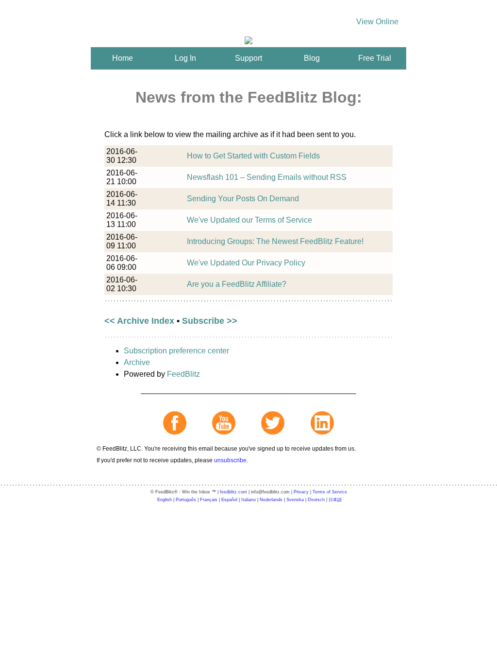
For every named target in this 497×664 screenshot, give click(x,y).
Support (248, 58)
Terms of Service (330, 491)
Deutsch (316, 499)
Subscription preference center (176, 351)
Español (229, 499)
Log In (185, 58)
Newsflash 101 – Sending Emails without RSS (267, 177)
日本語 (335, 499)
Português (186, 499)
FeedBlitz (183, 374)
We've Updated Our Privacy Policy (246, 263)
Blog (312, 58)
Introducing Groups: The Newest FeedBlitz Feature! (275, 241)
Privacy (301, 491)
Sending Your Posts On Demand (243, 198)
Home (122, 58)
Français (208, 499)
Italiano (248, 499)
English (164, 499)
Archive (137, 362)
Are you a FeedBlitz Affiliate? (236, 284)
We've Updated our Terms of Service (249, 220)
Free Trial (374, 58)
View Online (377, 21)
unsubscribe (230, 460)
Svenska (295, 499)
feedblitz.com (233, 491)
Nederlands (271, 499)
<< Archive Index (139, 321)
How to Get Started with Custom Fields (253, 156)
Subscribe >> (209, 321)
